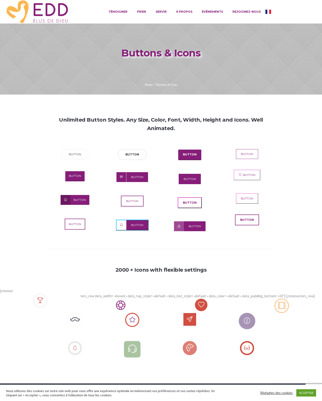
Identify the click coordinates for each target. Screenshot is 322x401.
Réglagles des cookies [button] (276, 393)
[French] (268, 11)
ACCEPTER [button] (306, 393)
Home (149, 84)
